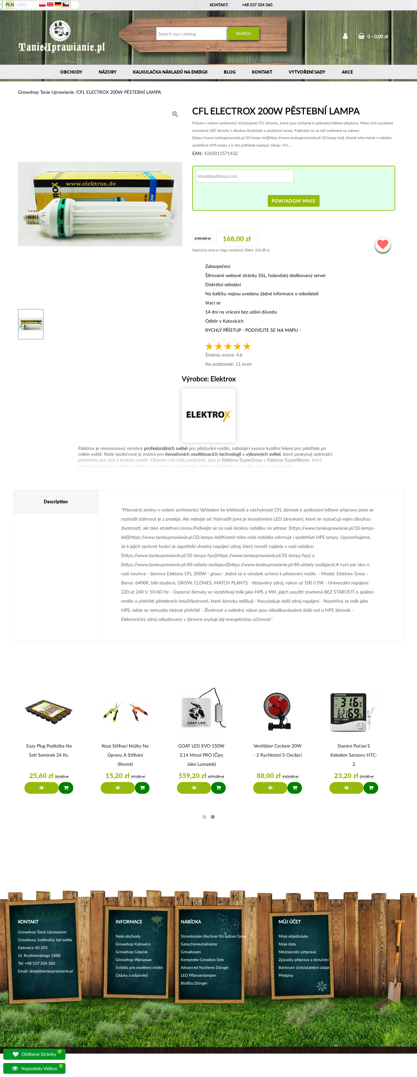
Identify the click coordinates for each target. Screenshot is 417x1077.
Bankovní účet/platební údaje (304, 967)
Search (243, 33)
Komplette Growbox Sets (202, 959)
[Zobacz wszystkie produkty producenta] (209, 415)
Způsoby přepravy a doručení (304, 959)
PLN (10, 4)
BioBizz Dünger (194, 983)
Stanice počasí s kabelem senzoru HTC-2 (353, 755)
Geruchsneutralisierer (199, 944)
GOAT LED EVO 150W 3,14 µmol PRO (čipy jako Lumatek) (201, 755)
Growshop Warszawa (133, 959)
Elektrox (222, 378)
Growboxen (191, 951)
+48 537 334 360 (257, 4)
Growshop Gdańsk (132, 951)
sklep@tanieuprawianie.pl (51, 971)
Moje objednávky (293, 936)
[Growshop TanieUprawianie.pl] (62, 37)
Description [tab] (56, 501)
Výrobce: (209, 378)
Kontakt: (219, 4)
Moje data (287, 944)
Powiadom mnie (294, 200)
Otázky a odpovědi (132, 975)
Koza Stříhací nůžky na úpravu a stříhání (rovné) (125, 755)
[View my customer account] (345, 36)
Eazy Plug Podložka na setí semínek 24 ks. (49, 750)
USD (22, 4)
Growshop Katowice (133, 944)
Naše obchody (128, 936)
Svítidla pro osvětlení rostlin (139, 967)
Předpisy (286, 975)
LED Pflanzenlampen (198, 975)
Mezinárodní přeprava (297, 951)
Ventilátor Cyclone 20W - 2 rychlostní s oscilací (277, 750)
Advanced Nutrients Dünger (205, 967)
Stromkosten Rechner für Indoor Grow (214, 936)
